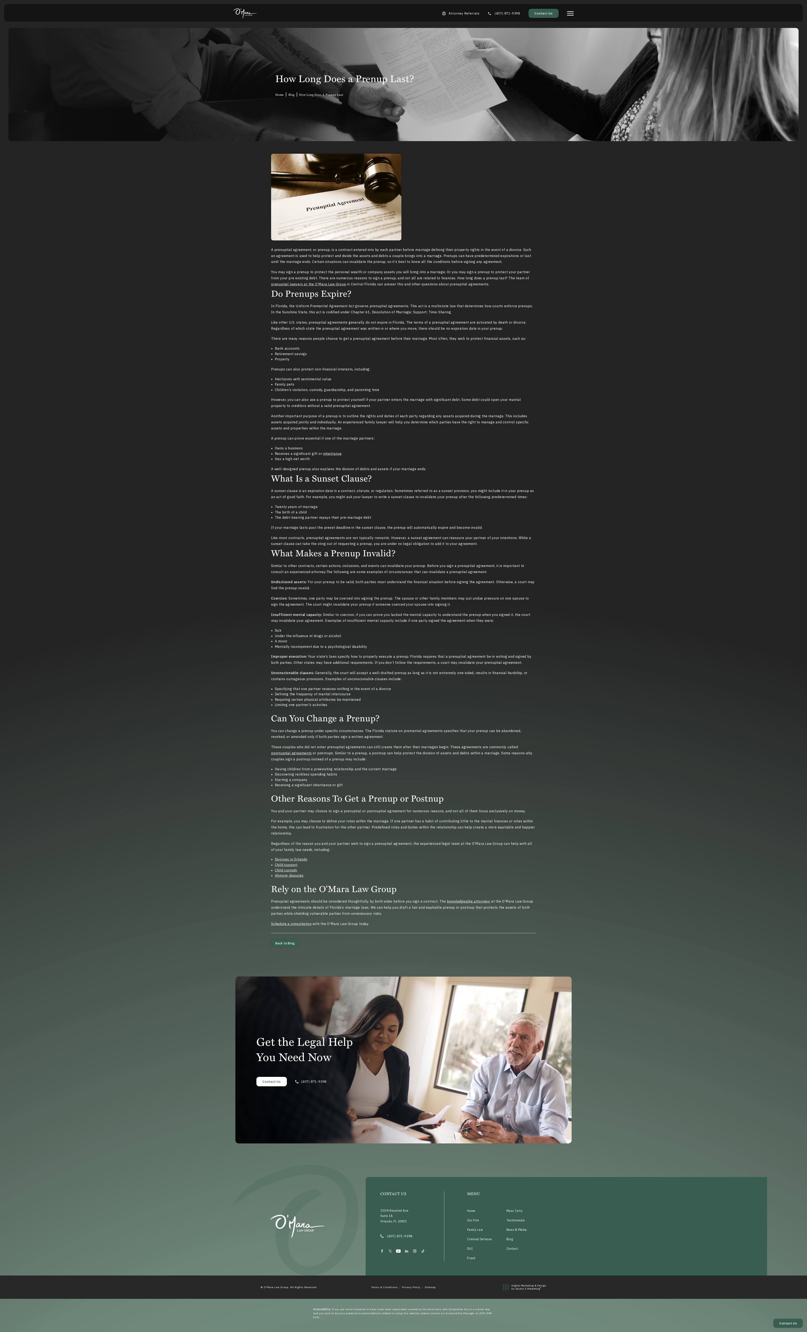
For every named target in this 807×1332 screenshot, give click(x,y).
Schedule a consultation (291, 924)
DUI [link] (470, 1248)
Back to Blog (285, 943)
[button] (570, 13)
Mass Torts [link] (514, 1210)
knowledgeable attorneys (468, 901)
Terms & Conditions (384, 1287)
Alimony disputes (289, 875)
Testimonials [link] (515, 1220)
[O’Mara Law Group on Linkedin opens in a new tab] (406, 1251)
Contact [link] (512, 1248)
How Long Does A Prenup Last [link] (321, 94)
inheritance (332, 453)
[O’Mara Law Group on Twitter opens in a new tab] (390, 1251)
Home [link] (279, 94)
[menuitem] (382, 1251)
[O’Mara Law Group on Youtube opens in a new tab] (398, 1251)
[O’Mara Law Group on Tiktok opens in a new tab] (423, 1251)
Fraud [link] (471, 1258)
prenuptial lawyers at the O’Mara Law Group (308, 284)
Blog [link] (291, 94)
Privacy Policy (411, 1287)
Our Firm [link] (473, 1220)
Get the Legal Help (304, 1049)
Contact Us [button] (788, 1323)
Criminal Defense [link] (479, 1239)
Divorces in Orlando (291, 859)
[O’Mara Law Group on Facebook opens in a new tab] (382, 1251)
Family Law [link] (475, 1229)
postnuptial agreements (291, 753)
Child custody (286, 870)
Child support (286, 865)
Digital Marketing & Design (528, 1287)
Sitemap (430, 1287)
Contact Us (543, 13)
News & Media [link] (516, 1229)
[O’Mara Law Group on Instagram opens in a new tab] (415, 1251)
